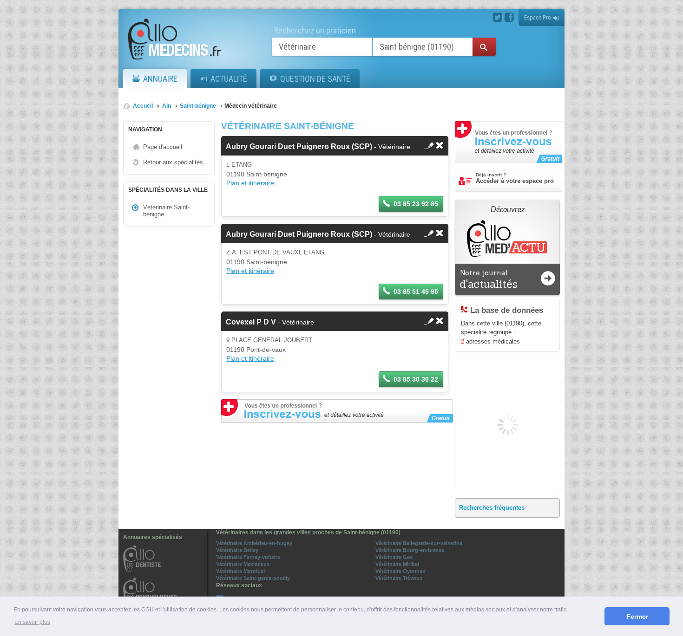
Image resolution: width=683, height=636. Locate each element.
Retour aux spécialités (173, 162)
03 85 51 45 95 (416, 291)
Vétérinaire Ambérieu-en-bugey (254, 543)
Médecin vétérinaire (250, 106)
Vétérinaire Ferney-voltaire (248, 557)
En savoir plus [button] (32, 622)
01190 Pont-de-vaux (256, 349)
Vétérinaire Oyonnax (400, 571)
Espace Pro (537, 17)
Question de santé (315, 79)
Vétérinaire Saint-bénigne (166, 211)
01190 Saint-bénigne (256, 174)
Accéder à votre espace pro (515, 178)
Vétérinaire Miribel (397, 564)
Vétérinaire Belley (237, 550)
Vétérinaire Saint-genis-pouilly (253, 578)
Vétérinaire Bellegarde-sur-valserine (418, 543)
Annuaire (160, 79)
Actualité (228, 79)
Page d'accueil (162, 146)
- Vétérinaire (318, 146)
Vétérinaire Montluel (240, 571)
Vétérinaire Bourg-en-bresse (409, 550)
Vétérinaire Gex (394, 557)
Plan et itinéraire (250, 183)
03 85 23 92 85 (416, 204)
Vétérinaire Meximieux (242, 564)
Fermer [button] (637, 616)
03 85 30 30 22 (416, 379)
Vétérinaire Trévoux (398, 578)
